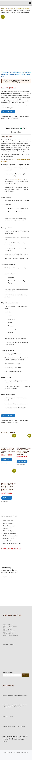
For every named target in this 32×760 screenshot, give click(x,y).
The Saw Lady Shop (10, 8)
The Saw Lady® (12, 752)
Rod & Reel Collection (6, 10)
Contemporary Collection (23, 8)
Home (2, 8)
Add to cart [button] (6, 459)
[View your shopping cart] (26, 2)
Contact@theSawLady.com (14, 706)
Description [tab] (16, 132)
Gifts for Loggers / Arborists (10, 626)
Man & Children (16, 159)
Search (25, 675)
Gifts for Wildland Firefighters (10, 635)
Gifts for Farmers (7, 632)
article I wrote (16, 739)
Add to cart (8, 112)
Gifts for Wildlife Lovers (9, 634)
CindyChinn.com (21, 726)
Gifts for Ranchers (7, 629)
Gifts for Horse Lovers (8, 630)
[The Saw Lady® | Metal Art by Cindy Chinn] (12, 3)
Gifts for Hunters (7, 627)
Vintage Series (17, 179)
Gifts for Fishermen (8, 624)
